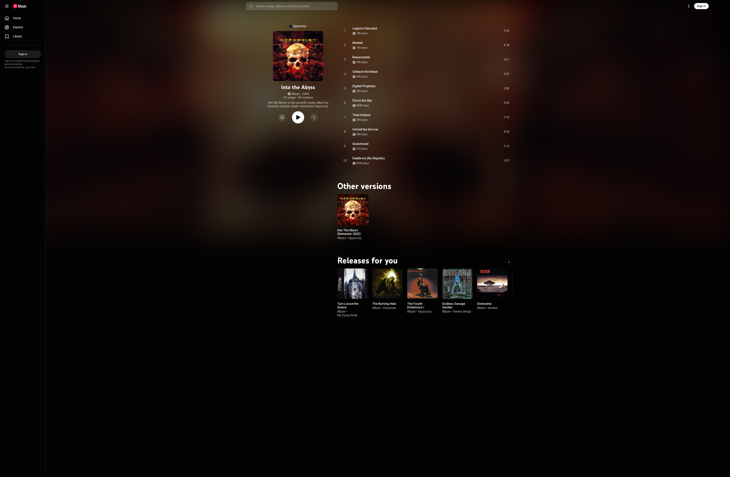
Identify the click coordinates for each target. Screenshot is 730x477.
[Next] (509, 262)
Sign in (701, 6)
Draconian (389, 308)
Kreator (493, 308)
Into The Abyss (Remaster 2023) (349, 232)
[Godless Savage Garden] (457, 284)
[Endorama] (492, 284)
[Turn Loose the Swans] (352, 284)
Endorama (484, 304)
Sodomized (360, 144)
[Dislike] (484, 31)
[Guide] (7, 6)
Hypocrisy (299, 26)
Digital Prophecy (363, 86)
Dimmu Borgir (462, 311)
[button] (282, 117)
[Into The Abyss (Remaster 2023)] (353, 209)
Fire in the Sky (362, 100)
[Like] (476, 31)
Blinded (357, 43)
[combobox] (296, 6)
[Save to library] (282, 117)
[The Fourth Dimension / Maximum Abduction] (422, 284)
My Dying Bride (347, 315)
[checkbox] (506, 30)
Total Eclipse (361, 115)
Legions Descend (364, 28)
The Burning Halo (384, 304)
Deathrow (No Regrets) (368, 158)
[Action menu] (314, 117)
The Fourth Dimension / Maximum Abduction (421, 307)
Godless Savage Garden (453, 305)
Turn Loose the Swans (347, 305)
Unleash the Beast (365, 71)
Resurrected (361, 57)
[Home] (19, 6)
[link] (23, 18)
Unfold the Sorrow (365, 129)
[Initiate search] (251, 6)
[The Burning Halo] (387, 284)
